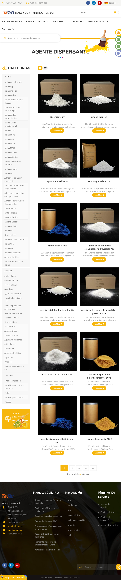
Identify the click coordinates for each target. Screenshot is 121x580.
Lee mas (56, 130)
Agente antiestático (12, 353)
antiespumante (11, 335)
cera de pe (8, 289)
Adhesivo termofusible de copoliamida (14, 195)
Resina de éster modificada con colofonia (48, 501)
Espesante (8, 357)
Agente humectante (13, 339)
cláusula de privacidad (105, 505)
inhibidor (8, 361)
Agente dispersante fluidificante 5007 (57, 441)
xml (69, 535)
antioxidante (10, 276)
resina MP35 (9, 143)
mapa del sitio (73, 515)
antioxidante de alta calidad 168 (57, 374)
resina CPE (9, 243)
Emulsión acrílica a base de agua (12, 109)
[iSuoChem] (28, 12)
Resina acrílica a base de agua (13, 101)
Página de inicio (12, 21)
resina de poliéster (12, 252)
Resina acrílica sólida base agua (48, 516)
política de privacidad (76, 520)
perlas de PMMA (11, 317)
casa (69, 500)
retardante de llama (13, 313)
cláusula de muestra (109, 525)
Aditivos (43, 21)
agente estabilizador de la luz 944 (57, 310)
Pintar (7, 393)
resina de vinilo (11, 169)
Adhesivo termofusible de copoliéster (14, 202)
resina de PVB (10, 226)
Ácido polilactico (11, 257)
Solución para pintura (13, 397)
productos (72, 505)
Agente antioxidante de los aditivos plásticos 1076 (99, 312)
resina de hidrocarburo (14, 239)
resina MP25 (9, 139)
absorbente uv (10, 284)
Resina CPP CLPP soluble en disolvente (47, 535)
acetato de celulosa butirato (12, 163)
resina (30, 21)
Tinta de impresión (12, 380)
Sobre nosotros (98, 21)
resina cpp (8, 86)
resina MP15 (9, 134)
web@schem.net (38, 2)
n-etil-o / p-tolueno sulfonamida (12, 307)
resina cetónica (11, 157)
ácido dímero (10, 344)
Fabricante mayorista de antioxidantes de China (45, 543)
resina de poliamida (13, 82)
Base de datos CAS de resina (13, 263)
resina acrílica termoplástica (10, 116)
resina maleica (10, 90)
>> (93, 468)
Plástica (7, 402)
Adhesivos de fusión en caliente (13, 179)
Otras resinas (10, 235)
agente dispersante (12, 293)
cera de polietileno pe (99, 181)
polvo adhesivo (11, 217)
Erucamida (9, 348)
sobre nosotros (74, 530)
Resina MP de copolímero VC (10, 124)
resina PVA (9, 230)
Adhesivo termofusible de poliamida (14, 187)
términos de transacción (105, 518)
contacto (8, 28)
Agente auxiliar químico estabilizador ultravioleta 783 (99, 247)
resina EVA (8, 248)
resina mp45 (9, 130)
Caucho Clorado (11, 221)
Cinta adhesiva (10, 212)
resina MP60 (9, 148)
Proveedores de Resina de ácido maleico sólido (49, 527)
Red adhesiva (10, 208)
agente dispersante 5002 (99, 439)
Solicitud (58, 21)
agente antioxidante (57, 181)
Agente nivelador (11, 331)
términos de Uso (107, 512)
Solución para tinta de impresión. (14, 387)
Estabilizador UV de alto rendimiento (45, 509)
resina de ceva (10, 152)
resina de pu (9, 173)
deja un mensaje (14, 577)
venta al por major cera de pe (47, 549)
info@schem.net (15, 530)
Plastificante (9, 326)
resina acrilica (10, 95)
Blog (69, 510)
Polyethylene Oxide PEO (13, 300)
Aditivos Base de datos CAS (14, 368)
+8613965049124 (14, 2)
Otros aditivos (10, 322)
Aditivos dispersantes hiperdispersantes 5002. (99, 376)
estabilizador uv (11, 280)
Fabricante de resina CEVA (46, 521)
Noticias (78, 21)
